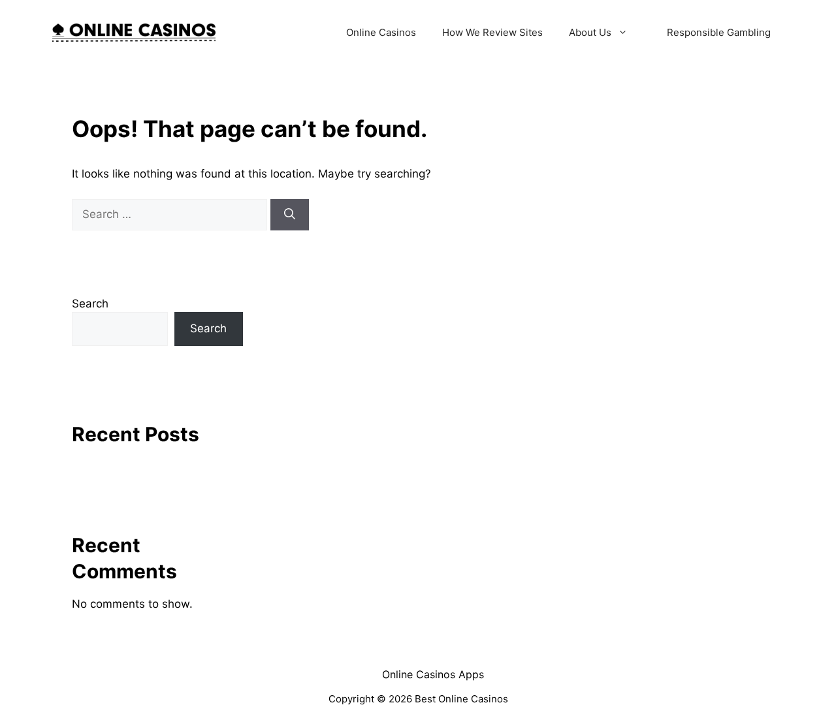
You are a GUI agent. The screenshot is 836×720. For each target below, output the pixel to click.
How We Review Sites (492, 32)
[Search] (289, 214)
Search (90, 303)
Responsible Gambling (719, 32)
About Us (590, 32)
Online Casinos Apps (433, 674)
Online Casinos (381, 32)
